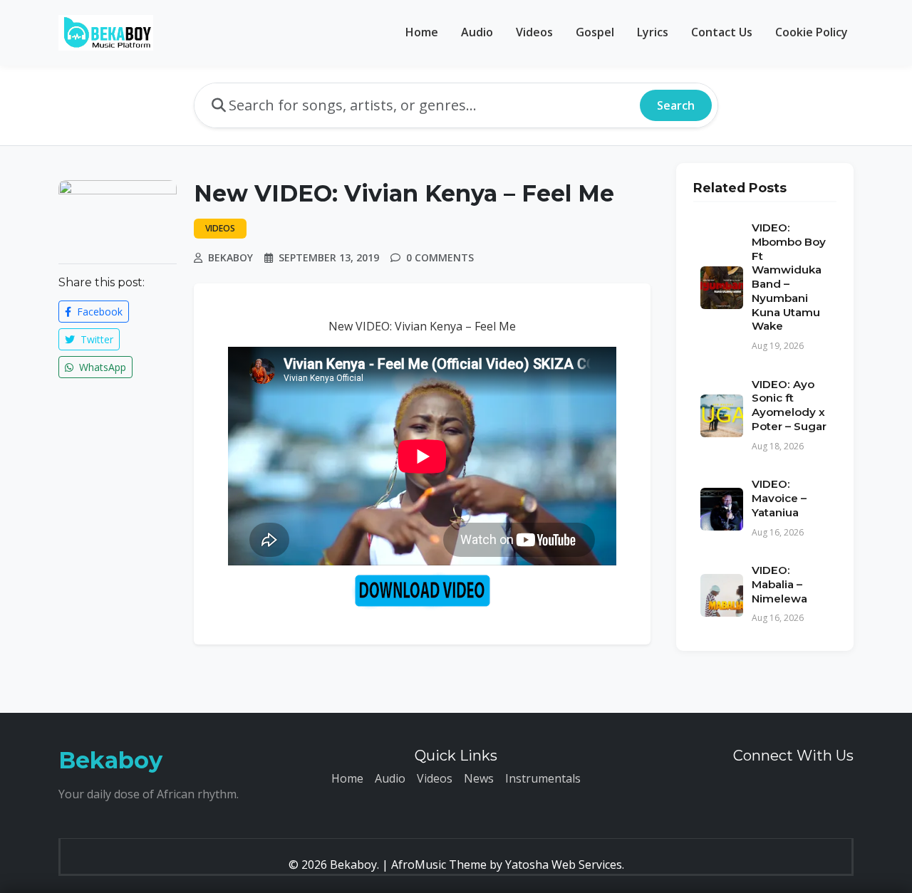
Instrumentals (543, 778)
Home (421, 32)
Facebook (98, 311)
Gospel (595, 32)
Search (676, 105)
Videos (534, 32)
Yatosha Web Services (563, 864)
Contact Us (721, 32)
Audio (477, 32)
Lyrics (652, 32)
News (479, 778)
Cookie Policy (811, 32)
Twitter (95, 339)
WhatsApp (101, 367)
